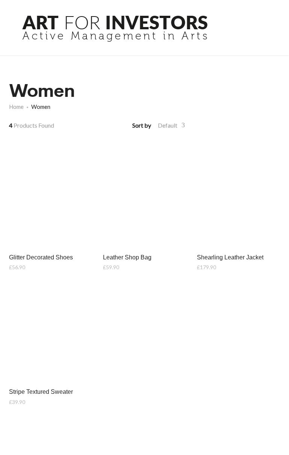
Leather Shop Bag (127, 257)
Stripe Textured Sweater (41, 392)
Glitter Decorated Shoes (41, 257)
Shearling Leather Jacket (230, 257)
